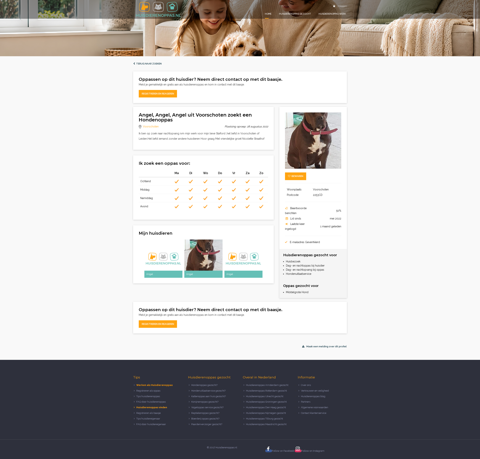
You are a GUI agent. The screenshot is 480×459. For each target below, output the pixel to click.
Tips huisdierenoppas (148, 396)
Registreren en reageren (158, 93)
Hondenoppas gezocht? (204, 385)
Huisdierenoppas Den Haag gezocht (266, 407)
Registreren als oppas (148, 390)
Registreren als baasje (148, 413)
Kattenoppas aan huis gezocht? (208, 396)
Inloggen (342, 6)
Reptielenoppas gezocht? (205, 413)
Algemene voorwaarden (314, 407)
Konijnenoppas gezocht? (204, 401)
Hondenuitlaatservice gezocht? (208, 390)
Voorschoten (151, 126)
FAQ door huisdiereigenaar (151, 424)
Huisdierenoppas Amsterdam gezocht (267, 385)
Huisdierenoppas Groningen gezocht (266, 401)
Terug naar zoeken (148, 63)
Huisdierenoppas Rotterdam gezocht (266, 390)
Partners (305, 401)
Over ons (306, 385)
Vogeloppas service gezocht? (207, 407)
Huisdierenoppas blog (313, 396)
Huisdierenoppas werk (332, 14)
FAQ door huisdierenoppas (151, 401)
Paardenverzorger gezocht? (206, 424)
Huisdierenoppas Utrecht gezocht (264, 396)
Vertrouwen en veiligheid (315, 390)
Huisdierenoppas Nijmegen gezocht (266, 413)
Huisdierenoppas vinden (151, 407)
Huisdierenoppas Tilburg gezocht (264, 418)
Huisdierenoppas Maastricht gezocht (266, 424)
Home (268, 14)
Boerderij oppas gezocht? (205, 418)
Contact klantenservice (313, 413)
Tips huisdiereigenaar (148, 418)
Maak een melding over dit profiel (326, 346)
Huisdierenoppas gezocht (295, 14)
